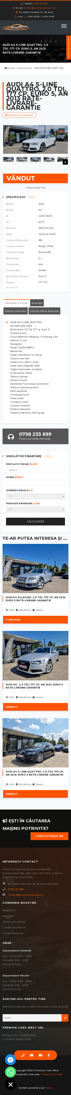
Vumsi (49, 1087)
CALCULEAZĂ (35, 521)
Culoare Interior (15, 246)
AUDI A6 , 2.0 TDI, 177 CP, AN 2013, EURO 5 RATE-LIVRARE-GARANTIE (34, 686)
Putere (10, 282)
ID (7, 216)
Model (9, 210)
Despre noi (9, 910)
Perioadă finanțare (23, 503)
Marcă (9, 203)
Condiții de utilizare (14, 927)
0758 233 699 (40, 3)
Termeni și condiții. (52, 1074)
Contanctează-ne (13, 933)
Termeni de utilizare (14, 921)
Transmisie (12, 264)
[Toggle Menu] (64, 27)
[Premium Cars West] (15, 27)
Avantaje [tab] (37, 303)
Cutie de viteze (15, 252)
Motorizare (12, 258)
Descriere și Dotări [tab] (16, 303)
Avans (14, 477)
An (7, 222)
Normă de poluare (17, 276)
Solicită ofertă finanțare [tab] (44, 311)
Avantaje (8, 916)
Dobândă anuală (19, 490)
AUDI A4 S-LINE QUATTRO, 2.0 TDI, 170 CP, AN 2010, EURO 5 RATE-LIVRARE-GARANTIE (35, 773)
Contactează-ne (49, 836)
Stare (9, 234)
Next (65, 162)
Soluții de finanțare (68, 47)
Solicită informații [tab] (15, 311)
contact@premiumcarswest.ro (40, 8)
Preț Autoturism (22, 464)
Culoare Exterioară (17, 240)
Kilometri (11, 228)
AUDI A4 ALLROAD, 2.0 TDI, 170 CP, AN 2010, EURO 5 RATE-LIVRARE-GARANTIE (36, 599)
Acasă (11, 68)
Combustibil (13, 270)
